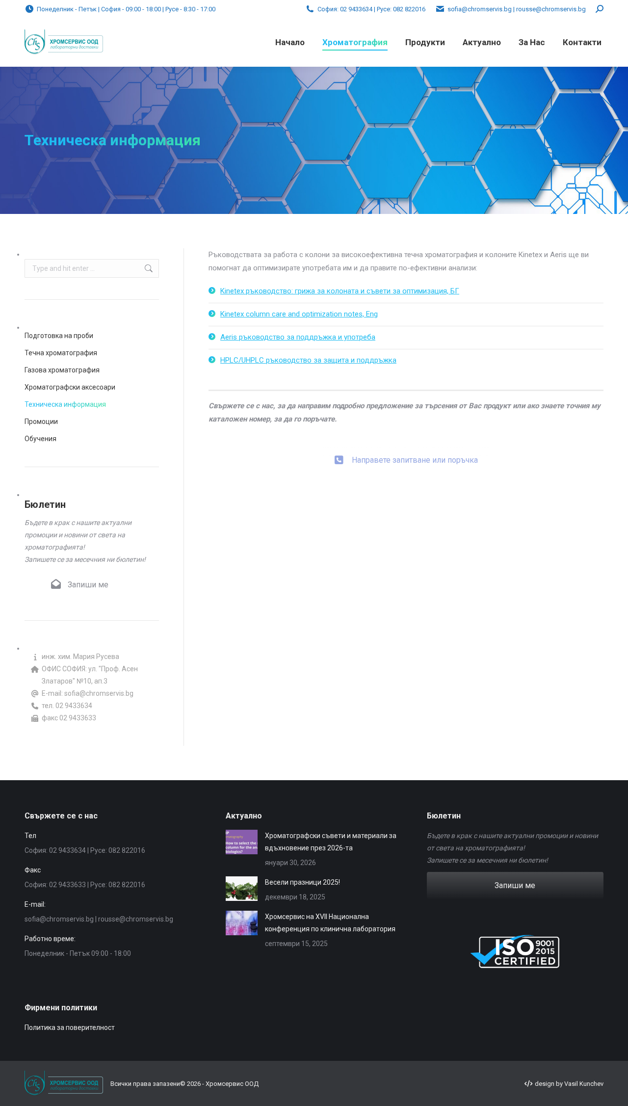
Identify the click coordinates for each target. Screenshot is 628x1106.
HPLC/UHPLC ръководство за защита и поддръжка (308, 360)
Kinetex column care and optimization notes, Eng (299, 314)
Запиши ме (87, 584)
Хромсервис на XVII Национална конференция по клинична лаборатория (330, 923)
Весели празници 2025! (302, 882)
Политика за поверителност (70, 1027)
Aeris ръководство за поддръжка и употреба (297, 337)
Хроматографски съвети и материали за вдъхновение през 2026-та (330, 842)
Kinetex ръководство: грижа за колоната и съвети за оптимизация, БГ (339, 291)
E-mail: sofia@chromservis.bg (87, 693)
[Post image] (242, 842)
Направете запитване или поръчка (415, 449)
